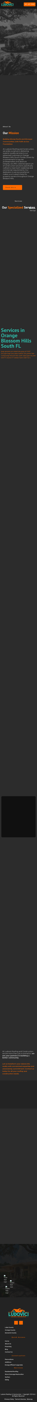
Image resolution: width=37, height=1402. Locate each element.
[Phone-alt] (21, 1323)
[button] (18, 3)
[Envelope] (16, 1323)
